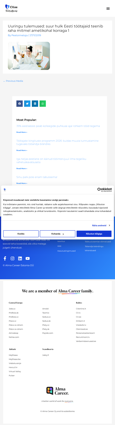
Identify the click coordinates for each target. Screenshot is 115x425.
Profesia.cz (14, 317)
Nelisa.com (14, 337)
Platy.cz (45, 325)
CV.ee (78, 317)
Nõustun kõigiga (94, 234)
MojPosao (13, 355)
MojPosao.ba (14, 359)
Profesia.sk (14, 313)
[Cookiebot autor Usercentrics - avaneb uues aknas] (99, 190)
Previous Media (13, 81)
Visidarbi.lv (81, 325)
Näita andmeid (99, 225)
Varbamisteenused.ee (86, 341)
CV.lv (78, 313)
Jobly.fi (45, 355)
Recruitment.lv (83, 337)
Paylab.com (47, 333)
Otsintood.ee (82, 329)
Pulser (12, 375)
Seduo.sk (46, 321)
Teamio (45, 313)
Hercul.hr (13, 367)
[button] (108, 8)
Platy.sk (45, 329)
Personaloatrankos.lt (85, 333)
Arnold (45, 309)
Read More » (21, 132)
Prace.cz (12, 321)
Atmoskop (13, 333)
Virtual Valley (15, 371)
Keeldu (21, 234)
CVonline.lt (81, 309)
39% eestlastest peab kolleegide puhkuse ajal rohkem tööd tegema (58, 126)
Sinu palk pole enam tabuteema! (36, 177)
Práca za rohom (16, 325)
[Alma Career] (57, 391)
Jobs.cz (12, 309)
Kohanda (55, 234)
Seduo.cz (46, 317)
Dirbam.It (80, 321)
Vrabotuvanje (15, 363)
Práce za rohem (16, 329)
